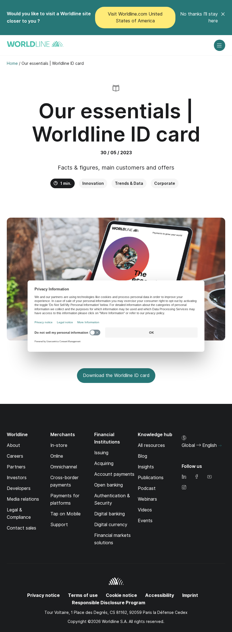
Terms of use (83, 595)
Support (59, 524)
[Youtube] (209, 477)
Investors (17, 477)
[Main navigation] (219, 45)
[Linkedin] (184, 477)
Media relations (23, 499)
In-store (58, 445)
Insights (146, 467)
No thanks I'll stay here (199, 17)
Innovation (93, 183)
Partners (16, 467)
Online (56, 456)
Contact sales (21, 528)
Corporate (164, 183)
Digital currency (110, 524)
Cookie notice (121, 595)
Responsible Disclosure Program (108, 602)
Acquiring (103, 463)
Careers (15, 456)
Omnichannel (63, 467)
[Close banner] (223, 17)
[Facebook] (196, 477)
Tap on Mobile (65, 514)
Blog (142, 456)
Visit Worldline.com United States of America (135, 17)
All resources (151, 445)
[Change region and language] (220, 446)
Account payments (114, 474)
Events (145, 520)
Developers (19, 488)
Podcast (147, 488)
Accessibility (159, 595)
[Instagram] (184, 487)
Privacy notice (43, 595)
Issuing (101, 452)
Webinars (147, 499)
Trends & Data (129, 183)
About (13, 445)
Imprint (190, 595)
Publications (151, 477)
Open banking (108, 485)
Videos (145, 510)
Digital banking (109, 514)
